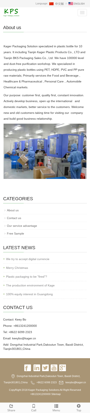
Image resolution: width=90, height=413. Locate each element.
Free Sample (15, 233)
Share (11, 410)
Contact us (14, 218)
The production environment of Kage (30, 285)
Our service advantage (22, 225)
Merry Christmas (17, 267)
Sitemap (56, 394)
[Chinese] (57, 3)
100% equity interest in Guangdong (29, 294)
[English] (76, 3)
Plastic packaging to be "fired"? (26, 276)
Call (33, 410)
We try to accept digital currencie (27, 259)
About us (13, 210)
